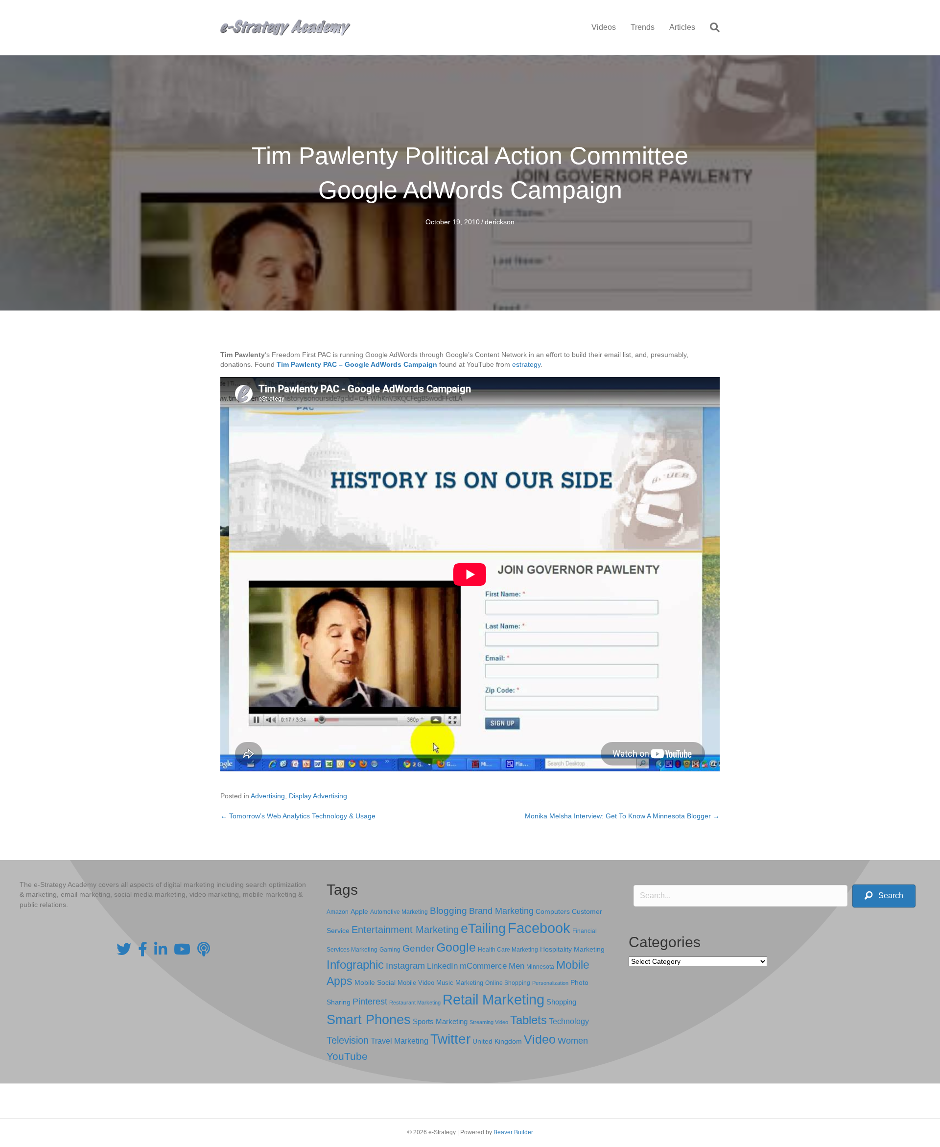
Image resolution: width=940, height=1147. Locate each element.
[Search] (711, 27)
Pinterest (369, 1001)
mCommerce (483, 966)
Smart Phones (369, 1019)
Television (348, 1040)
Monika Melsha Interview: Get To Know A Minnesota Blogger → (622, 816)
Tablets (528, 1020)
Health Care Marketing (508, 949)
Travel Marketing (399, 1041)
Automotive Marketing (399, 911)
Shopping (561, 1002)
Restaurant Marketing (415, 1002)
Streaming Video (489, 1022)
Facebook (539, 928)
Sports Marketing (440, 1022)
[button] (884, 896)
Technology (569, 1021)
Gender (418, 948)
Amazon (338, 911)
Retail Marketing (493, 999)
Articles (682, 27)
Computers (553, 911)
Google (456, 947)
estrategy (526, 364)
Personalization (550, 983)
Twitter (450, 1039)
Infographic (355, 964)
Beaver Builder (513, 1132)
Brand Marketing (501, 911)
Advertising (268, 796)
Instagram (405, 966)
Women (573, 1041)
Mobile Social (375, 982)
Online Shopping (507, 983)
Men (516, 966)
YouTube (347, 1056)
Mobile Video (416, 982)
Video (540, 1039)
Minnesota (540, 966)
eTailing (483, 928)
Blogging (448, 911)
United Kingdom (497, 1041)
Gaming (389, 949)
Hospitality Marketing (572, 949)
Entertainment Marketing (405, 929)
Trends (643, 27)
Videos (603, 27)
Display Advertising (318, 796)
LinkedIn (442, 966)
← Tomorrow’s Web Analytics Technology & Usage (298, 816)
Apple (359, 911)
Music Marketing (459, 982)
